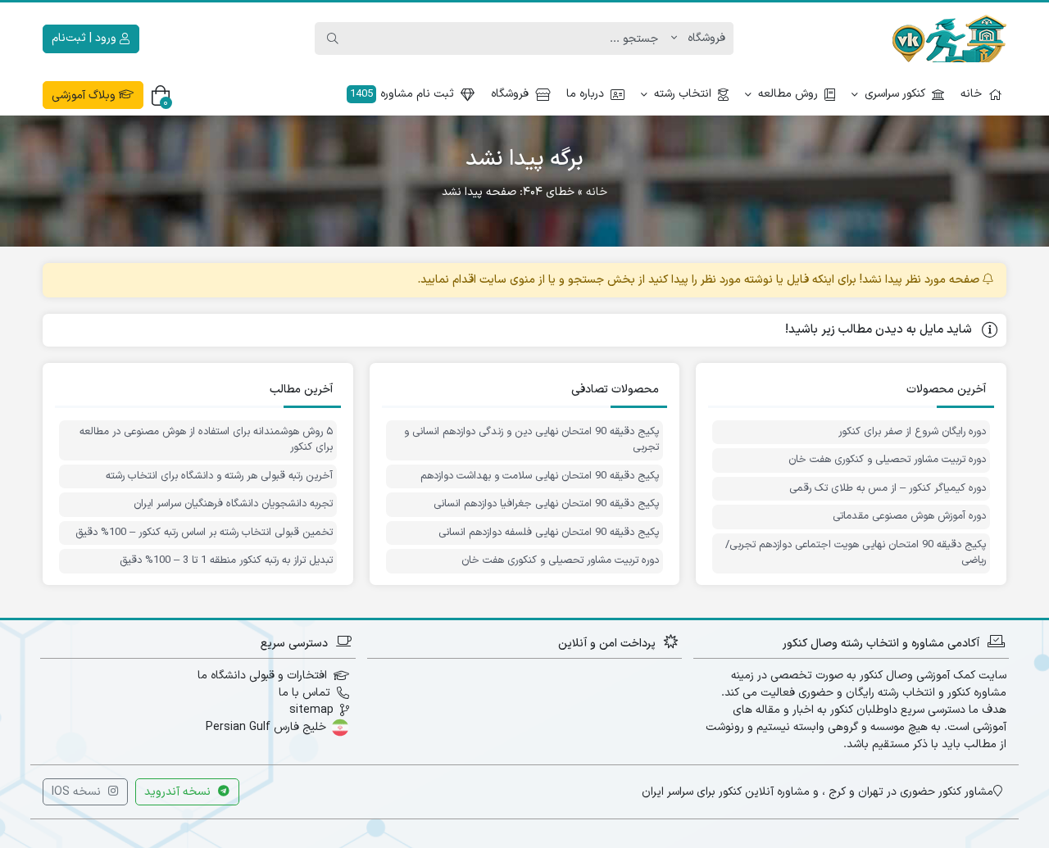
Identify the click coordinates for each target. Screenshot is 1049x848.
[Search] (333, 38)
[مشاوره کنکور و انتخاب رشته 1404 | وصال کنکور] (949, 38)
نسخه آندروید (179, 791)
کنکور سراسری (895, 93)
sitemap (311, 710)
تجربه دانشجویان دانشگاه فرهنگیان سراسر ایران (233, 504)
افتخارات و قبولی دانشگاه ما (262, 675)
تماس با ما (304, 692)
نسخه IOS (78, 791)
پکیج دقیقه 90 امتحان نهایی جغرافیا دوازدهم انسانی (546, 504)
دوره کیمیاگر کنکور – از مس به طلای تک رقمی (887, 489)
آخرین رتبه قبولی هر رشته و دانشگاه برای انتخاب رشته (219, 476)
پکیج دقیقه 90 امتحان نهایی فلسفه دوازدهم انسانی (548, 533)
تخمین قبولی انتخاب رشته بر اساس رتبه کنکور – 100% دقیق (204, 533)
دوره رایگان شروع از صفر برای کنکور (912, 432)
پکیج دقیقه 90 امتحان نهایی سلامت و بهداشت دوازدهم (539, 476)
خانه (971, 93)
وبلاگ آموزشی (85, 95)
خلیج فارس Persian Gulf (266, 727)
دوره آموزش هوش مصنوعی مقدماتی (909, 516)
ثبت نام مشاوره (402, 93)
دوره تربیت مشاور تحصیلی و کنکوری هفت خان (887, 460)
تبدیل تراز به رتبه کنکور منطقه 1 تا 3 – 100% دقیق (226, 561)
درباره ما (585, 93)
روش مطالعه (788, 93)
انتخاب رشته (682, 93)
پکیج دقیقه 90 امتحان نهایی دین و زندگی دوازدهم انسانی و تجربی (531, 440)
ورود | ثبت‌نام (86, 38)
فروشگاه (510, 93)
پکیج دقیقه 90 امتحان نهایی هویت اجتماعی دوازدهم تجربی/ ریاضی (855, 553)
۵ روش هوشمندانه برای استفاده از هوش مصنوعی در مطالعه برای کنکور (206, 440)
